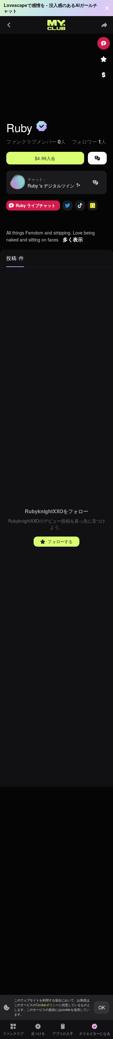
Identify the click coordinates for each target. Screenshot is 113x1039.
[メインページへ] (56, 25)
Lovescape (15, 5)
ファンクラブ (13, 1033)
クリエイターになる (94, 1033)
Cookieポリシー (47, 1005)
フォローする (60, 541)
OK (102, 1007)
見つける (38, 1033)
